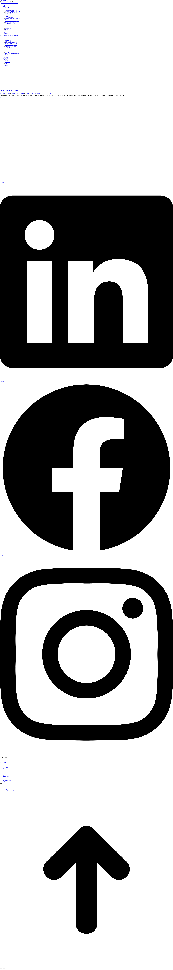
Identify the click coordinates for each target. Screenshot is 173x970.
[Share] (1, 968)
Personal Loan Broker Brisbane (9, 90)
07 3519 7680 (3, 762)
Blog (1, 93)
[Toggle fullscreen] (3, 968)
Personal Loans (28, 93)
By (39, 93)
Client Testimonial (6, 93)
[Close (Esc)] (0, 968)
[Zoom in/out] (4, 968)
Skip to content (3, 0)
